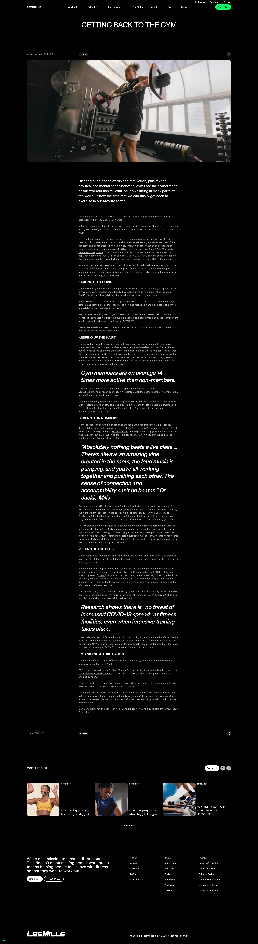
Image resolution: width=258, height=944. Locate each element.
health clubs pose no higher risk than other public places (142, 640)
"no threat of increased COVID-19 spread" (143, 595)
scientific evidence (89, 640)
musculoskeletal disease (92, 272)
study (110, 529)
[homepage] (46, 934)
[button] (201, 2)
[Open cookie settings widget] (3, 940)
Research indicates (89, 428)
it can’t (101, 575)
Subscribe (84, 712)
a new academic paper (109, 288)
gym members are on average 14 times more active (145, 354)
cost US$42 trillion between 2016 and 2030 (137, 249)
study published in (93, 506)
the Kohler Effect (114, 525)
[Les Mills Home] (34, 7)
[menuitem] (74, 7)
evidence (129, 435)
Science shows (120, 431)
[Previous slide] (222, 768)
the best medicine (90, 268)
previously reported (99, 265)
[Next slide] (228, 768)
